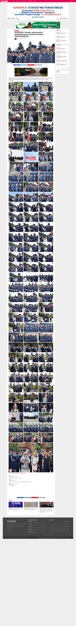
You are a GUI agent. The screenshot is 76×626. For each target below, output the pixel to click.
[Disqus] (31, 486)
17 (50, 529)
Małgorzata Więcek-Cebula (22, 38)
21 (61, 529)
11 (53, 527)
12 (56, 527)
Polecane (12, 473)
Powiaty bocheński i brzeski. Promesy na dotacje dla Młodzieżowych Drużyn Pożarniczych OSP (51, 537)
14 (61, 527)
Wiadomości (66, 537)
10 (50, 527)
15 (64, 527)
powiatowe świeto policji (18, 473)
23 (67, 529)
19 (56, 529)
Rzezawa (24, 473)
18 (53, 529)
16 (67, 527)
